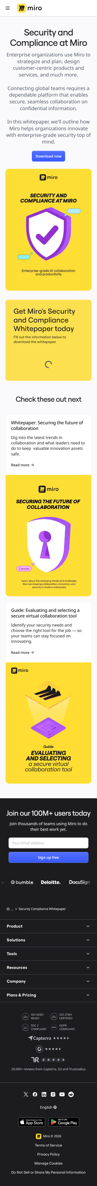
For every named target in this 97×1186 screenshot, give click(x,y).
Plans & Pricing (21, 995)
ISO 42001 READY (37, 1016)
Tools (12, 953)
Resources (17, 967)
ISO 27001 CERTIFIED (65, 1016)
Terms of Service (48, 1145)
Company (16, 981)
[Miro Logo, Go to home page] (29, 8)
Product (15, 926)
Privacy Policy (48, 1154)
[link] (48, 156)
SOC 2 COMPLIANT (38, 1027)
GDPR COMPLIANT (67, 1027)
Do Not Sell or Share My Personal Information (48, 1172)
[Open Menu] (8, 8)
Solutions (16, 939)
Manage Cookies (48, 1163)
